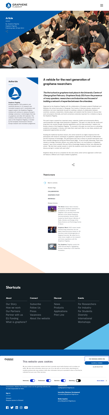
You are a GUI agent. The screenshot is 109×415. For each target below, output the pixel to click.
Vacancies (35, 314)
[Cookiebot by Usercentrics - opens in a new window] (9, 359)
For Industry (84, 307)
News (57, 304)
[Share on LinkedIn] (79, 161)
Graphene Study (54, 195)
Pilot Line (59, 314)
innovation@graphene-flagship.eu (68, 394)
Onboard (8, 398)
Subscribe (35, 304)
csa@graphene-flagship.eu (66, 388)
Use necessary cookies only (97, 359)
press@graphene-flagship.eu (67, 401)
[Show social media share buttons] (73, 164)
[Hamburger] (101, 5)
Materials (51, 198)
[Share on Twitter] (68, 161)
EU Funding (12, 318)
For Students (85, 311)
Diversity (83, 314)
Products (59, 307)
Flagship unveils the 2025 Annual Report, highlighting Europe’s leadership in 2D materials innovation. (69, 247)
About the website (40, 318)
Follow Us (35, 307)
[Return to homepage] (19, 6)
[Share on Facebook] (74, 159)
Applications (60, 311)
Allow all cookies (96, 363)
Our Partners (13, 311)
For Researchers (87, 304)
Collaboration (53, 191)
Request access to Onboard (14, 400)
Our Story (11, 304)
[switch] (48, 380)
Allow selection (98, 367)
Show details (100, 380)
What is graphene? (16, 322)
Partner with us (14, 314)
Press (33, 311)
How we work (13, 307)
